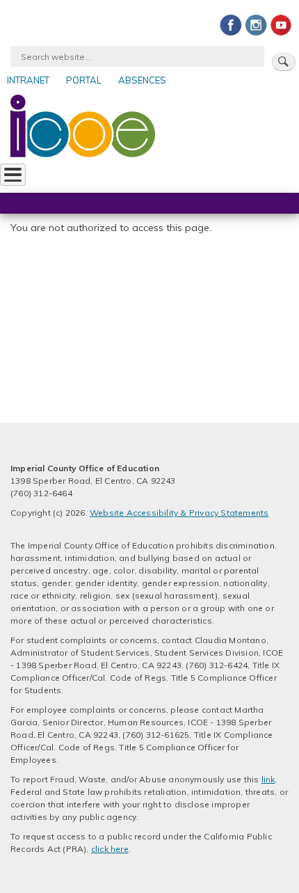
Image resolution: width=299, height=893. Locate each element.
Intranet (28, 80)
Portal (84, 80)
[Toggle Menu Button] (13, 175)
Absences (142, 80)
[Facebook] (231, 24)
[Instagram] (256, 24)
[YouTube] (281, 24)
